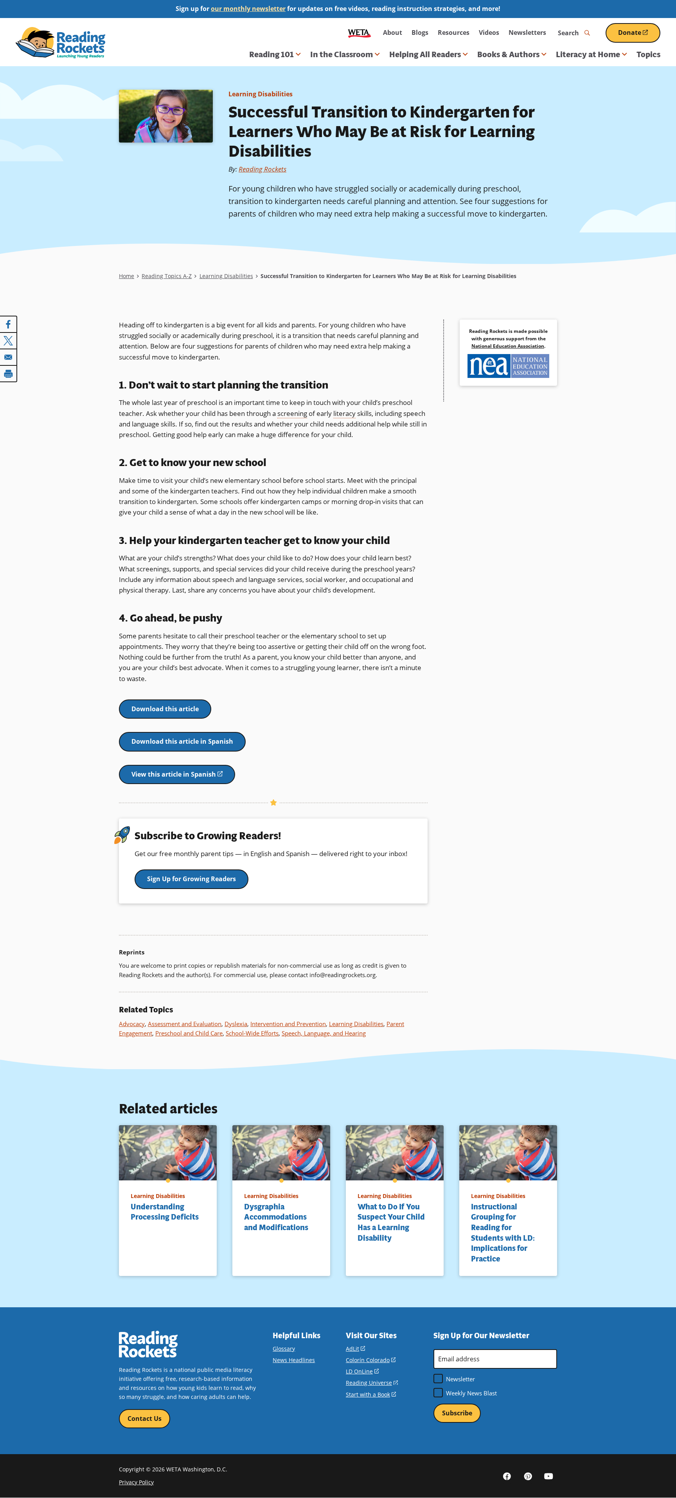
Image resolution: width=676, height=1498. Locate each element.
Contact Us (145, 1418)
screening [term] (292, 413)
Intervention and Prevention (288, 1024)
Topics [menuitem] (648, 54)
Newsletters (527, 32)
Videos (489, 32)
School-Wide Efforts (252, 1033)
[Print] (8, 373)
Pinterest (527, 1475)
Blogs (420, 32)
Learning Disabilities (260, 94)
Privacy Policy (136, 1482)
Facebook (507, 1475)
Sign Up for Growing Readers (191, 879)
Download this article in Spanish (182, 741)
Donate (639, 35)
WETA (359, 32)
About (392, 32)
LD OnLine (362, 1371)
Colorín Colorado (371, 1360)
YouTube (548, 1475)
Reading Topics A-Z (167, 276)
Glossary (284, 1348)
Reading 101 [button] (271, 54)
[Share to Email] (8, 357)
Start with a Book (371, 1394)
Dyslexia (236, 1024)
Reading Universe (372, 1382)
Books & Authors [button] (508, 54)
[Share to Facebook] (8, 324)
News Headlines (294, 1360)
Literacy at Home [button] (588, 54)
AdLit (355, 1348)
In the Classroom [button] (341, 54)
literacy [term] (344, 413)
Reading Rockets (262, 168)
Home (126, 276)
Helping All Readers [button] (425, 54)
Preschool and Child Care (189, 1033)
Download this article (165, 709)
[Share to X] (8, 340)
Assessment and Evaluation (184, 1024)
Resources (453, 32)
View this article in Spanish (183, 777)
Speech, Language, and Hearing (324, 1033)
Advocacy (132, 1024)
